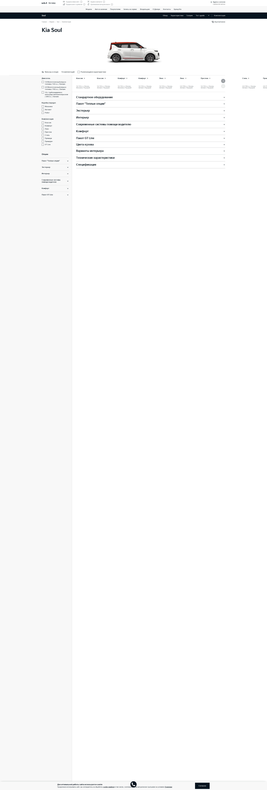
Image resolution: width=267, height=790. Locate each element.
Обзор (165, 16)
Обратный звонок (219, 22)
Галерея (189, 16)
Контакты (167, 9)
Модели (89, 9)
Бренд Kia (177, 9)
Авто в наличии (101, 9)
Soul (44, 15)
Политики (168, 787)
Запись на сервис (130, 9)
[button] (223, 81)
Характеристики (177, 16)
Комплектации (219, 16)
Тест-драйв (200, 16)
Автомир (52, 3)
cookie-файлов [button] (108, 787)
